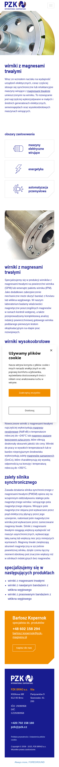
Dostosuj (29, 410)
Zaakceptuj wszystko (29, 392)
